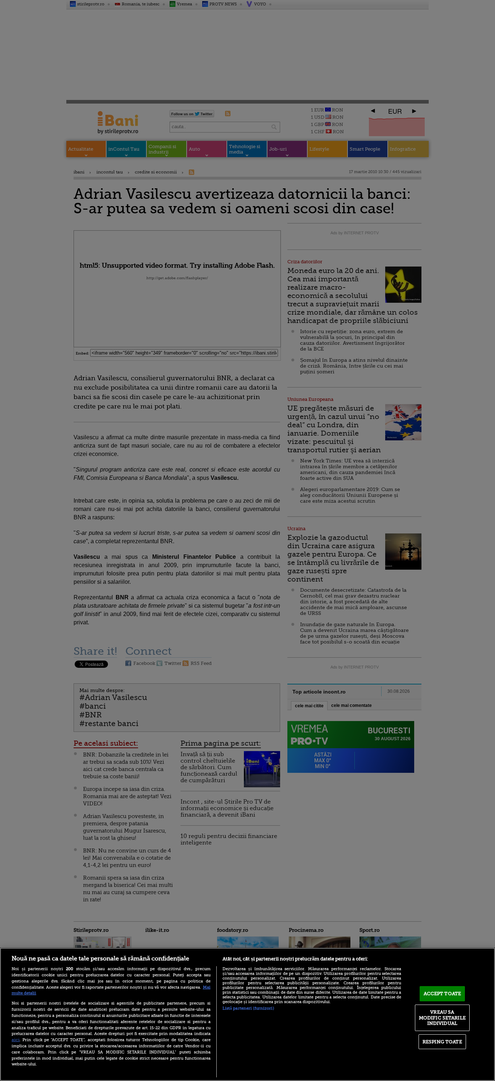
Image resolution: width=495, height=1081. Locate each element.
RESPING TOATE (442, 1041)
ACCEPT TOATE (442, 993)
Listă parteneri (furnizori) (248, 1008)
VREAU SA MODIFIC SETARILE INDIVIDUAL (442, 1017)
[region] (247, 1014)
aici (16, 1039)
